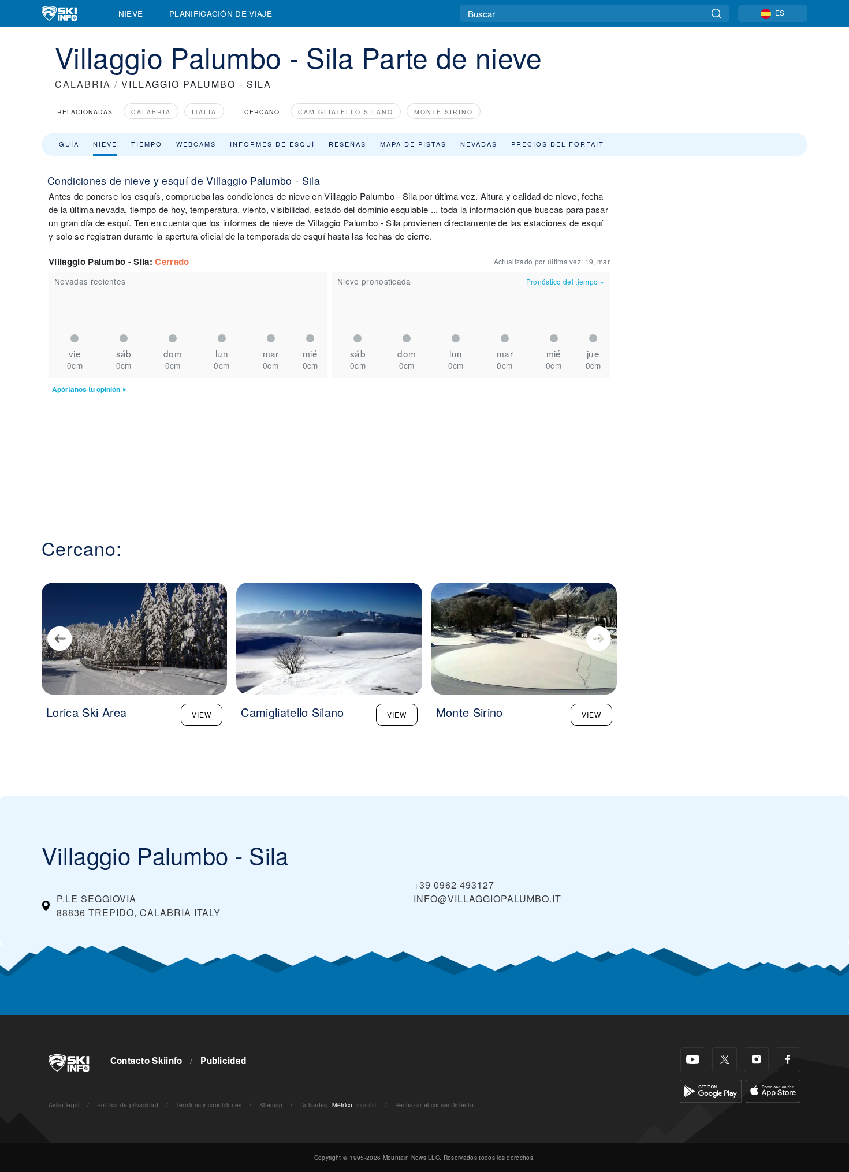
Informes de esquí (272, 143)
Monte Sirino (443, 111)
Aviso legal (64, 1104)
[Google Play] (711, 1090)
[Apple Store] (773, 1090)
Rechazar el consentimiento (434, 1104)
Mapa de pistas (413, 143)
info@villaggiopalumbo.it (487, 898)
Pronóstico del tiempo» (565, 281)
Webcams (196, 143)
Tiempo (146, 143)
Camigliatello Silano (345, 111)
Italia (204, 111)
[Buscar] (716, 13)
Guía (69, 143)
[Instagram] (756, 1059)
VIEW (201, 714)
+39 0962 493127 (454, 884)
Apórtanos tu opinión (86, 389)
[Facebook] (788, 1059)
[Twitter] (724, 1059)
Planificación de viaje (220, 13)
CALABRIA (83, 84)
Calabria (151, 111)
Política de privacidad (127, 1104)
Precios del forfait (557, 143)
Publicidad (223, 1060)
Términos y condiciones (209, 1104)
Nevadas (478, 143)
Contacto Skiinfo (146, 1060)
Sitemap (270, 1104)
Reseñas (347, 143)
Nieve (130, 13)
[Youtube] (692, 1059)
